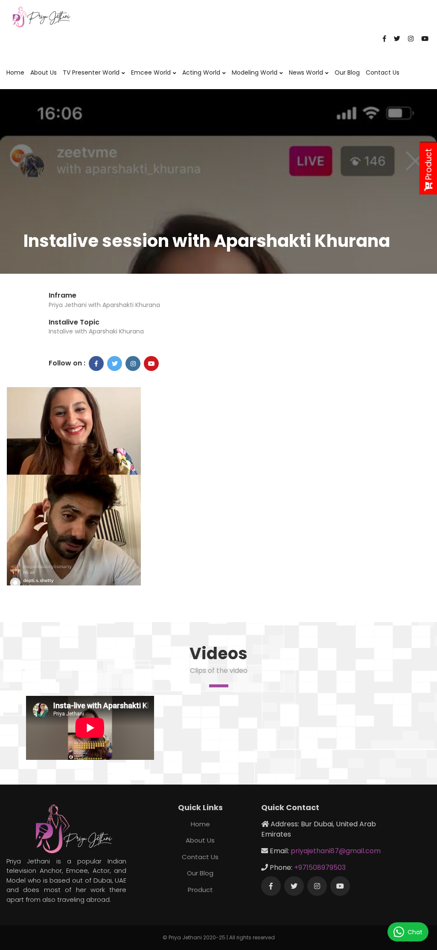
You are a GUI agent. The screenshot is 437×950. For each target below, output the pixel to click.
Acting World (201, 72)
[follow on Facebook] (96, 363)
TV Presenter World (91, 72)
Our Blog (347, 72)
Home (15, 72)
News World (306, 72)
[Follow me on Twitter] (294, 886)
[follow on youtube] (151, 363)
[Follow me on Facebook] (271, 886)
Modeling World (254, 72)
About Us (43, 72)
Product (200, 889)
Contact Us (382, 72)
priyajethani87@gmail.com (336, 851)
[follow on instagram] (132, 363)
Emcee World (151, 72)
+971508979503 (320, 867)
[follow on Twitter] (114, 363)
